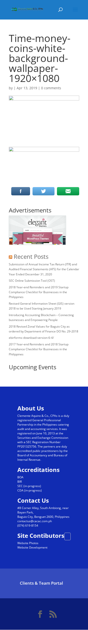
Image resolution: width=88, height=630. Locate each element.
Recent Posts (31, 256)
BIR (19, 482)
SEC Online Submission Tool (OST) (32, 281)
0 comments (51, 88)
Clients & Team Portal (41, 583)
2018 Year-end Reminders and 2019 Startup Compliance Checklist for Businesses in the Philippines (38, 292)
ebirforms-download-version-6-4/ (31, 338)
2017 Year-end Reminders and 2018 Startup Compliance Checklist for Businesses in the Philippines (38, 349)
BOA (20, 477)
